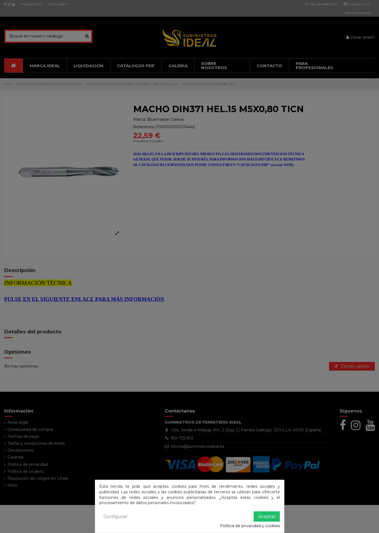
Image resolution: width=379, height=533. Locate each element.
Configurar (115, 516)
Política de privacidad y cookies (250, 525)
